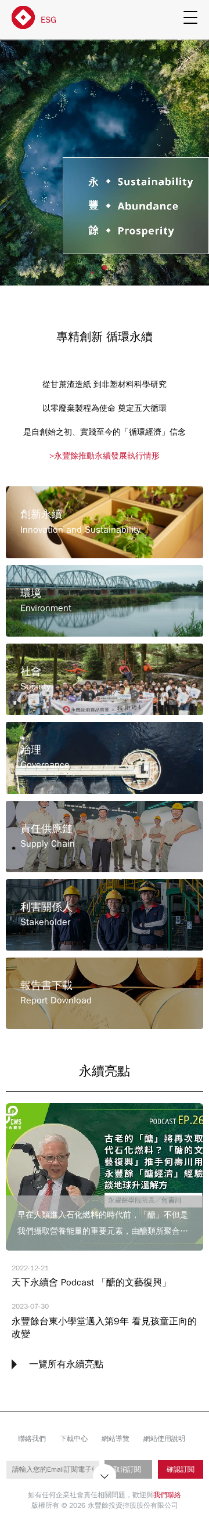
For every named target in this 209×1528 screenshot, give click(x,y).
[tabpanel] (104, 160)
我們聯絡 (167, 1495)
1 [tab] (104, 268)
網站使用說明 (164, 1439)
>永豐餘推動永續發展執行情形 (104, 456)
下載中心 (74, 1439)
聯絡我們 (32, 1439)
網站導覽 (115, 1439)
